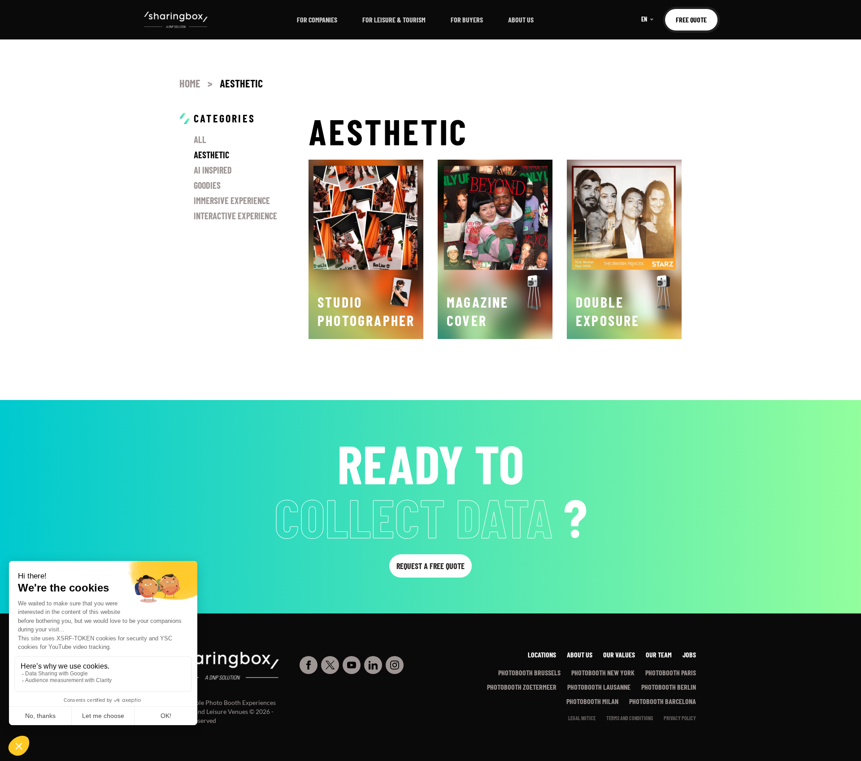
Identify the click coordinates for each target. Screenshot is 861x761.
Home (189, 83)
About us (521, 19)
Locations (542, 654)
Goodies (207, 185)
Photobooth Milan (592, 701)
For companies (317, 19)
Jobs (689, 654)
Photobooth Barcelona (662, 701)
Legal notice (582, 718)
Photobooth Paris (670, 672)
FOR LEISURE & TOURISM (394, 19)
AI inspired (213, 170)
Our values (619, 654)
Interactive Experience (235, 215)
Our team (659, 654)
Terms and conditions (629, 718)
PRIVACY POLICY (680, 718)
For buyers (467, 19)
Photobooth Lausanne (599, 687)
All (200, 139)
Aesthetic (211, 154)
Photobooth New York (603, 672)
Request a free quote (430, 566)
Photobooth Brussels (529, 672)
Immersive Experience (232, 200)
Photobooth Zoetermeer (522, 687)
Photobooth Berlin (668, 687)
